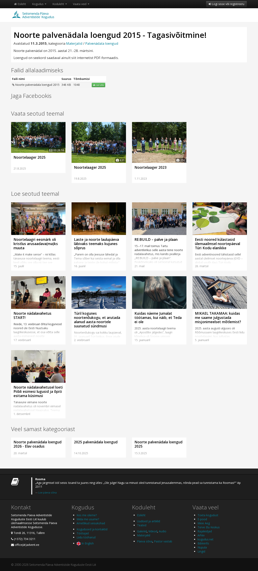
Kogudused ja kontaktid (92, 529)
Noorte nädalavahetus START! (32, 315)
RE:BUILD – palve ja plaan (156, 239)
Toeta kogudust (208, 515)
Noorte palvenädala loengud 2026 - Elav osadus (37, 444)
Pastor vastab (163, 541)
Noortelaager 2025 (30, 157)
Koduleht (58, 4)
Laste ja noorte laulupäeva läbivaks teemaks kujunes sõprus (96, 243)
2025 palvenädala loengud (96, 442)
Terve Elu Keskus (209, 527)
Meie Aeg (204, 523)
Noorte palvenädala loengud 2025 (158, 444)
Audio (162, 531)
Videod (152, 531)
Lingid (201, 551)
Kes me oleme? (87, 515)
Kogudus (38, 4)
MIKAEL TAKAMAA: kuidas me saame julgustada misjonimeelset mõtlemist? (218, 317)
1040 (76, 85)
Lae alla (99, 85)
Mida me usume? (88, 519)
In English (87, 543)
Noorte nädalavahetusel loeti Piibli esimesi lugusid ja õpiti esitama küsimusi (38, 391)
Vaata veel (80, 4)
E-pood (202, 519)
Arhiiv (201, 535)
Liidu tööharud (86, 537)
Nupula (202, 547)
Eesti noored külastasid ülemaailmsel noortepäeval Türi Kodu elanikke (217, 243)
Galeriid (142, 531)
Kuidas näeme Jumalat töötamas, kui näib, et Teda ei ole (158, 317)
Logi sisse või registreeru (227, 4)
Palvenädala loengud (101, 43)
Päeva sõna (144, 541)
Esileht (21, 4)
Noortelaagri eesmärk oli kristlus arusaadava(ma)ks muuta (36, 243)
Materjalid (74, 43)
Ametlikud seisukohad (91, 523)
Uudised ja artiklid (148, 521)
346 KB (66, 85)
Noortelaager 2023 (150, 167)
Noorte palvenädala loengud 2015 (36, 85)
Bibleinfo (203, 543)
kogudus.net (205, 539)
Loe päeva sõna (47, 492)
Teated (141, 525)
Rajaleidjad (205, 531)
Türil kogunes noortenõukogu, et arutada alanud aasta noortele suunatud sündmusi (97, 319)
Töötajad (83, 533)
